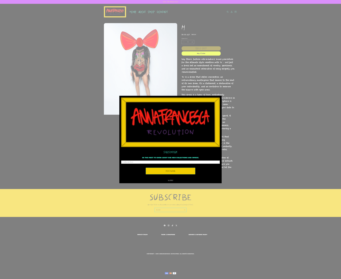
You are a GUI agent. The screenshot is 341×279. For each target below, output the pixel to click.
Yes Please (170, 171)
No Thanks (170, 180)
